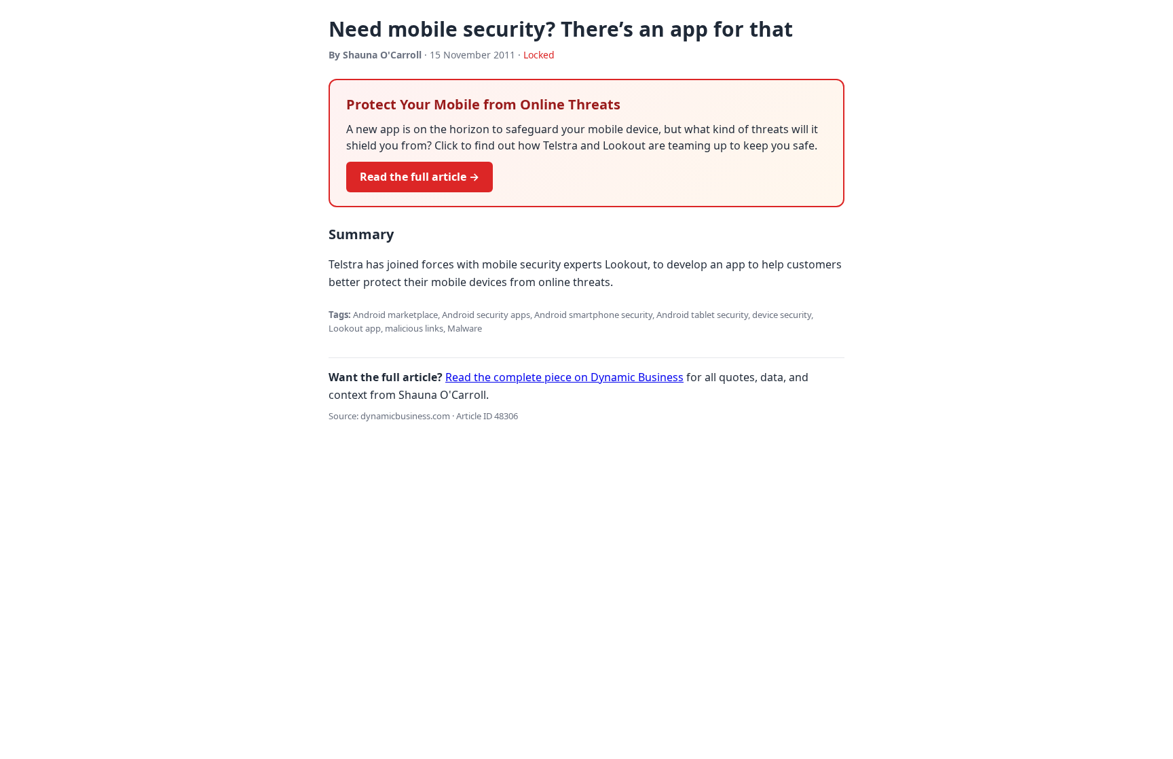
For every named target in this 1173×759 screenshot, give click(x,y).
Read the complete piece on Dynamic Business (564, 377)
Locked (539, 54)
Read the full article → (419, 176)
